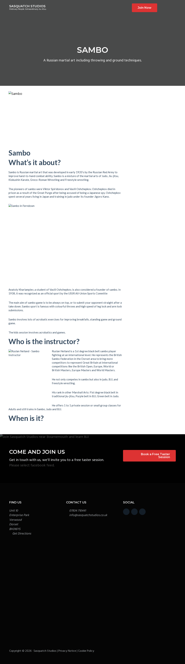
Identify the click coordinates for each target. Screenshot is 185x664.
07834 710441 (77, 510)
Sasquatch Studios (27, 6)
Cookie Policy (86, 651)
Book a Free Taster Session (155, 455)
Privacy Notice (67, 651)
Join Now (144, 7)
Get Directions (21, 533)
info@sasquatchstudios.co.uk (88, 515)
